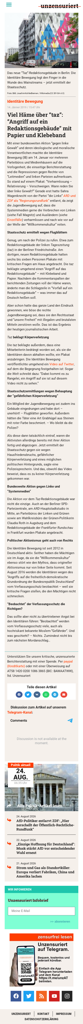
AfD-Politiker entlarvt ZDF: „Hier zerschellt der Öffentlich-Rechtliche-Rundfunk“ (45, 824)
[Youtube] (54, 996)
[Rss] (41, 996)
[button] (8, 4)
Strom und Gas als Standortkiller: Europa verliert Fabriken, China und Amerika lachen (45, 871)
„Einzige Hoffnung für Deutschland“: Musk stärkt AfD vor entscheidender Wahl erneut (45, 848)
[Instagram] (67, 996)
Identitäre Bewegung (25, 101)
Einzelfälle (14, 220)
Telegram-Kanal (19, 712)
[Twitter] (28, 996)
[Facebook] (16, 996)
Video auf (61, 364)
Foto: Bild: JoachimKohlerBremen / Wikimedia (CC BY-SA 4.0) (35, 93)
